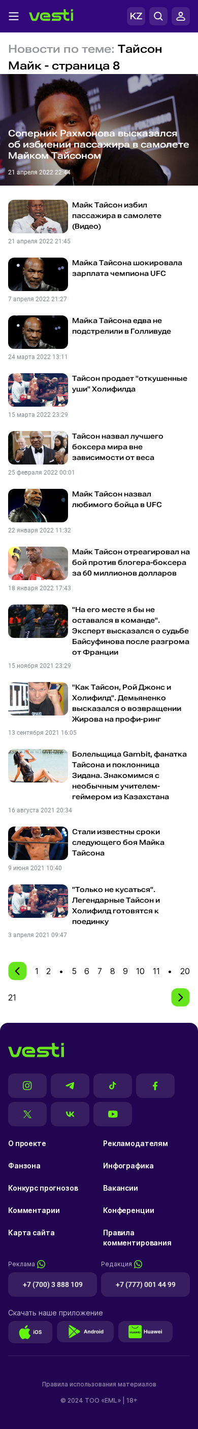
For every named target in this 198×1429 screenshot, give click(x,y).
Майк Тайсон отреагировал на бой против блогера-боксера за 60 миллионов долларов (131, 562)
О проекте (27, 1143)
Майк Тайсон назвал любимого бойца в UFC (117, 499)
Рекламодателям (135, 1143)
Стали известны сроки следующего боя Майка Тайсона (118, 842)
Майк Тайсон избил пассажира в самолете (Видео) (116, 215)
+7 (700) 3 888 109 (53, 1284)
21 (12, 997)
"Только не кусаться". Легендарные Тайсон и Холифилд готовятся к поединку (116, 905)
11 (156, 971)
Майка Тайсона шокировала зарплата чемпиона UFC (127, 268)
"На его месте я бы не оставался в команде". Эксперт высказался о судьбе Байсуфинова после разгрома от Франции (130, 630)
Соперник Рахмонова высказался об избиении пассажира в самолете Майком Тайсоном (98, 144)
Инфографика (128, 1165)
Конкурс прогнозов (43, 1188)
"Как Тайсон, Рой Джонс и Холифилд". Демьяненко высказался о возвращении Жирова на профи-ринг (126, 703)
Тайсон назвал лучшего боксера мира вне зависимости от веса (117, 446)
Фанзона (24, 1165)
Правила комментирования (137, 1237)
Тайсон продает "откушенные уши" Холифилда (129, 383)
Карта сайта (31, 1232)
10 (140, 971)
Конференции (128, 1210)
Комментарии (33, 1210)
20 (185, 971)
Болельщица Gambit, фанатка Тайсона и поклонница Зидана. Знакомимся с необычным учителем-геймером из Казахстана (129, 775)
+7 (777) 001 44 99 (146, 1284)
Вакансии (120, 1188)
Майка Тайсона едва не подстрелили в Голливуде (121, 325)
